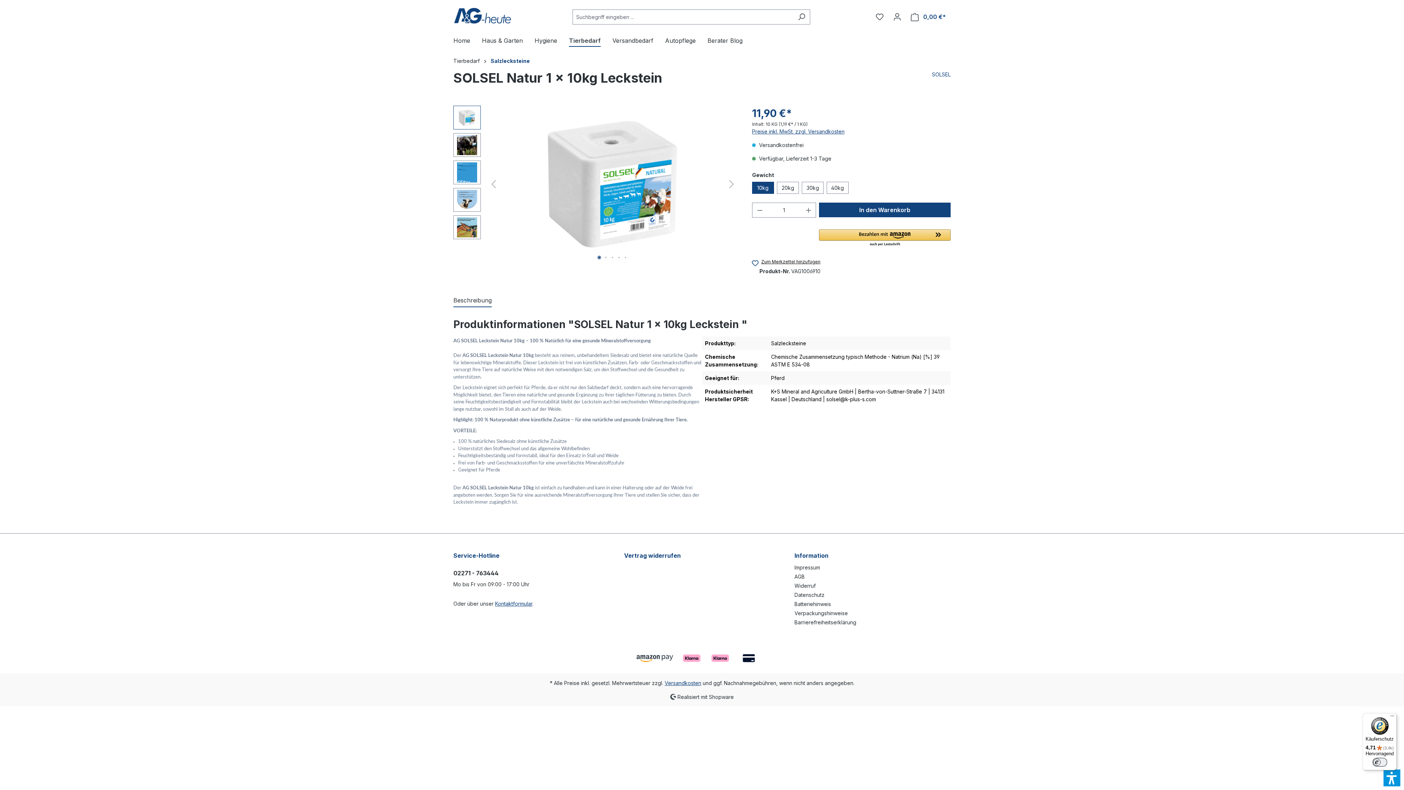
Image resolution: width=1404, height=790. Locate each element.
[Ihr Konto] (897, 17)
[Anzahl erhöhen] (808, 210)
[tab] (472, 300)
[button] (885, 238)
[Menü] (1392, 717)
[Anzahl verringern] (759, 210)
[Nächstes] (731, 184)
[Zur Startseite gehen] (482, 16)
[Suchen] (801, 17)
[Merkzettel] (879, 17)
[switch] (1380, 762)
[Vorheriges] (493, 184)
